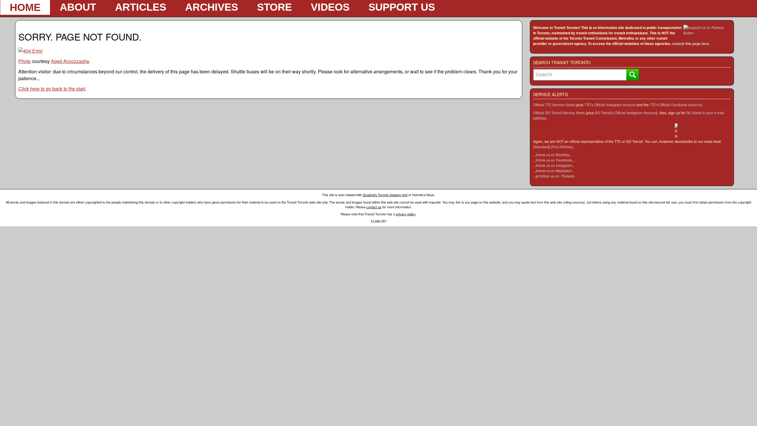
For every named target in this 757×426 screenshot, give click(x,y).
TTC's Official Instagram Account (610, 104)
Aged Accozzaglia (70, 61)
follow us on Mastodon (554, 170)
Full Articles (561, 146)
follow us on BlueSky (552, 154)
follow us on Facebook (554, 159)
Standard (541, 146)
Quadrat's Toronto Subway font (385, 194)
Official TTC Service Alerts (554, 104)
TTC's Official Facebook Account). (676, 104)
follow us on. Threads (557, 175)
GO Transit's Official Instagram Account (625, 112)
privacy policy (405, 214)
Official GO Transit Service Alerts (559, 112)
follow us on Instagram (554, 165)
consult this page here (690, 43)
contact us (373, 206)
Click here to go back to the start (51, 88)
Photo (24, 61)
